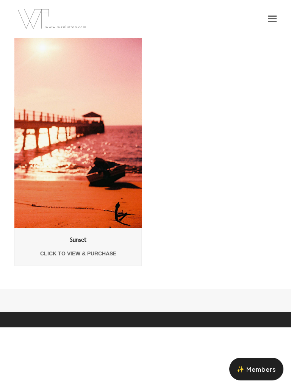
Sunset (78, 239)
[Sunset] (78, 132)
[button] (272, 19)
